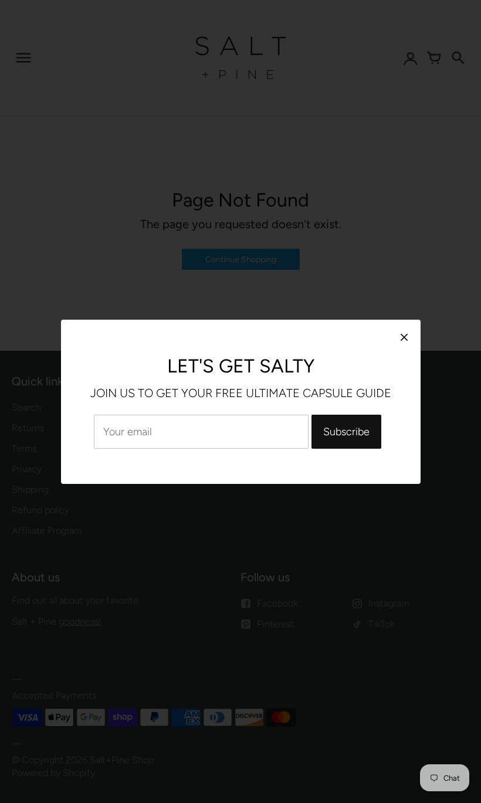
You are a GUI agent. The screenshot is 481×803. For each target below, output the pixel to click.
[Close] (404, 337)
